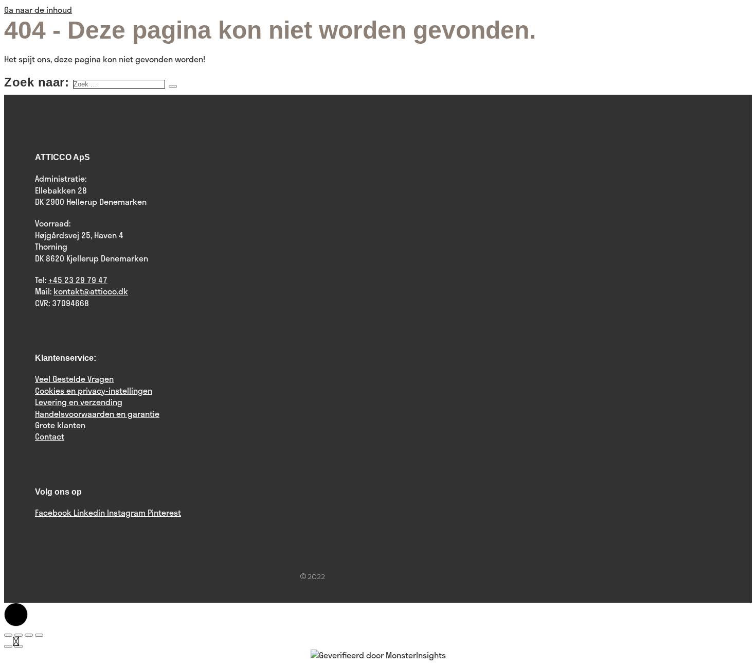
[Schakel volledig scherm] (29, 635)
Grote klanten (60, 424)
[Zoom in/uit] (39, 635)
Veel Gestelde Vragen (74, 378)
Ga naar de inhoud (38, 9)
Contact (49, 436)
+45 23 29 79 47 (77, 279)
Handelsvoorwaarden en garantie (97, 413)
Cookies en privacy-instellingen (93, 390)
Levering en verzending (78, 401)
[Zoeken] (173, 86)
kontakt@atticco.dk (90, 291)
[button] (16, 614)
